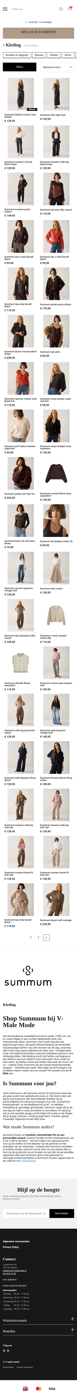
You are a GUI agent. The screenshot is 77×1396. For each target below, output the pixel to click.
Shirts (68, 55)
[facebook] (4, 1351)
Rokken (54, 55)
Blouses (39, 55)
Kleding (13, 45)
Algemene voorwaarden (16, 1241)
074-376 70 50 (9, 1273)
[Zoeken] (60, 9)
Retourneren (8, 1367)
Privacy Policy (11, 1247)
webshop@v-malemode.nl (14, 1270)
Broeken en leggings (17, 55)
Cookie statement (25, 1367)
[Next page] (46, 938)
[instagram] (8, 1351)
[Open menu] (5, 9)
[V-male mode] (17, 9)
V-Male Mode (28, 1160)
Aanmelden (61, 1213)
